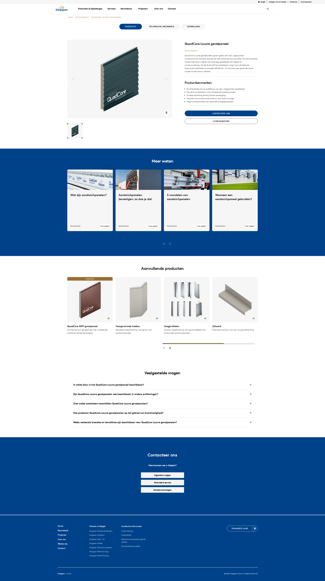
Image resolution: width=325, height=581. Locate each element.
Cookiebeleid (126, 535)
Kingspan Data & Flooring (99, 555)
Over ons (62, 539)
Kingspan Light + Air (97, 539)
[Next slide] (169, 348)
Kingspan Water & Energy (99, 551)
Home (60, 526)
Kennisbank (126, 8)
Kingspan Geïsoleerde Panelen (101, 531)
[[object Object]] (90, 299)
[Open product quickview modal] (109, 318)
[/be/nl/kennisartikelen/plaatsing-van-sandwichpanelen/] (138, 200)
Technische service (162, 482)
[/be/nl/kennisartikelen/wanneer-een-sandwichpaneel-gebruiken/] (235, 200)
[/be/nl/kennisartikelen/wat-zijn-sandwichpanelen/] (90, 200)
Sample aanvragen (162, 490)
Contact (61, 548)
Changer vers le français (277, 2)
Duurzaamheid (306, 2)
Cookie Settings (127, 531)
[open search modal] (268, 9)
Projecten (143, 8)
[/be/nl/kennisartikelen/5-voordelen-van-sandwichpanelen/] (186, 200)
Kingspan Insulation (97, 535)
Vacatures (293, 2)
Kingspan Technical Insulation (101, 547)
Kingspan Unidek (96, 543)
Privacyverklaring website (130, 546)
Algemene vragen (162, 475)
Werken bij (62, 544)
